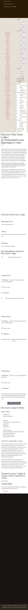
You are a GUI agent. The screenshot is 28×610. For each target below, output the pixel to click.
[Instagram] (24, 10)
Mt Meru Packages (22, 76)
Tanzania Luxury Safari (22, 39)
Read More (5, 491)
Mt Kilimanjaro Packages (22, 72)
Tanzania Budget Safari (22, 60)
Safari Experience (20, 31)
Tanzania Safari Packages (23, 95)
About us (19, 19)
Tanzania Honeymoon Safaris (22, 44)
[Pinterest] (14, 10)
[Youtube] (14, 15)
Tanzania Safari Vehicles (22, 23)
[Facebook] (4, 10)
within (21, 455)
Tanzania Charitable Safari (22, 27)
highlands (11, 445)
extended (24, 466)
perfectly (20, 462)
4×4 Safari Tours (20, 80)
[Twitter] (9, 10)
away (25, 461)
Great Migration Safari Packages (22, 55)
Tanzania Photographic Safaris (23, 49)
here (23, 452)
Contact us (19, 81)
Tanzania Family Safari (22, 65)
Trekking (19, 68)
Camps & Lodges (20, 78)
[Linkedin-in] (19, 10)
